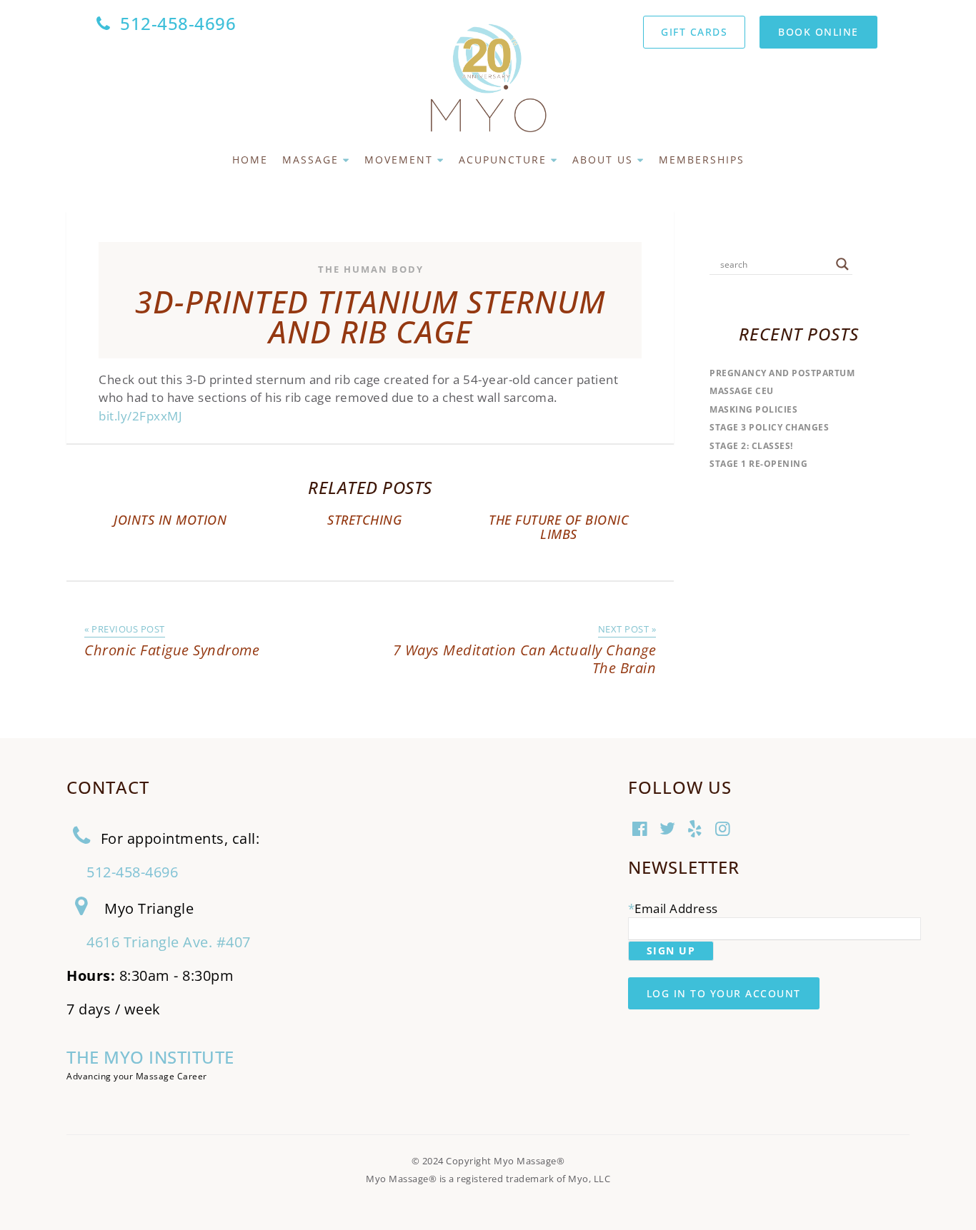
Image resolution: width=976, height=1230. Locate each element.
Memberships (702, 159)
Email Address (676, 908)
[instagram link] (725, 830)
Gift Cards (694, 32)
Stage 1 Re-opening (758, 464)
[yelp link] (697, 830)
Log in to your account (724, 993)
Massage (310, 159)
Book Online (818, 32)
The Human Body (371, 269)
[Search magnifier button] (842, 264)
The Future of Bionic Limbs (559, 527)
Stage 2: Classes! (751, 446)
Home (250, 159)
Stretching (364, 519)
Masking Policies (753, 409)
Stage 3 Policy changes (769, 427)
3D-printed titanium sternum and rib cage (370, 317)
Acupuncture (503, 159)
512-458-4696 (178, 23)
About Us (602, 159)
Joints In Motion (170, 519)
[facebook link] (642, 830)
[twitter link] (669, 830)
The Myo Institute (150, 1057)
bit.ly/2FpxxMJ (140, 416)
